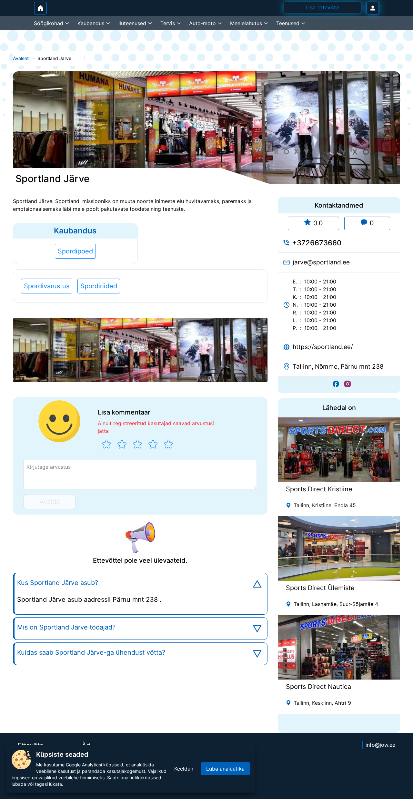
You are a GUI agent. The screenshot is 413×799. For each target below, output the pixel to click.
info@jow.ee (380, 745)
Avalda (49, 502)
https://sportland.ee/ (323, 347)
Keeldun (183, 768)
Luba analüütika (225, 768)
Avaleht (21, 58)
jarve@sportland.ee (321, 262)
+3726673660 (316, 243)
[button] (140, 350)
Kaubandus (75, 230)
